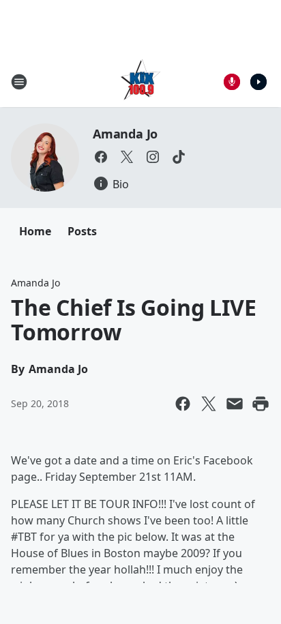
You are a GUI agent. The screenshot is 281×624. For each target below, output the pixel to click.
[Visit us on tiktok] (179, 157)
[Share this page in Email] (234, 403)
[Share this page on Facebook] (182, 403)
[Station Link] (140, 81)
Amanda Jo (125, 133)
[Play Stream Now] (258, 82)
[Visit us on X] (127, 157)
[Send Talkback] (232, 82)
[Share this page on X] (208, 403)
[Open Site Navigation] (19, 82)
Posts (82, 231)
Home (35, 231)
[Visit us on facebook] (101, 157)
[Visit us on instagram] (153, 157)
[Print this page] (260, 403)
